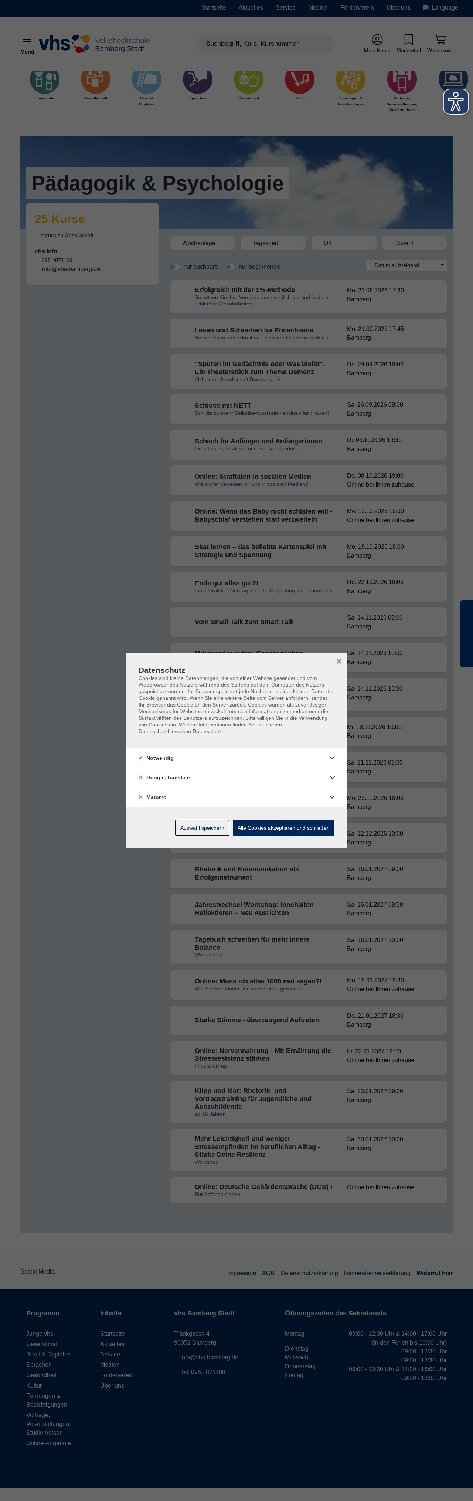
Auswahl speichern (202, 828)
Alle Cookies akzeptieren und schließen (284, 828)
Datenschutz (207, 731)
